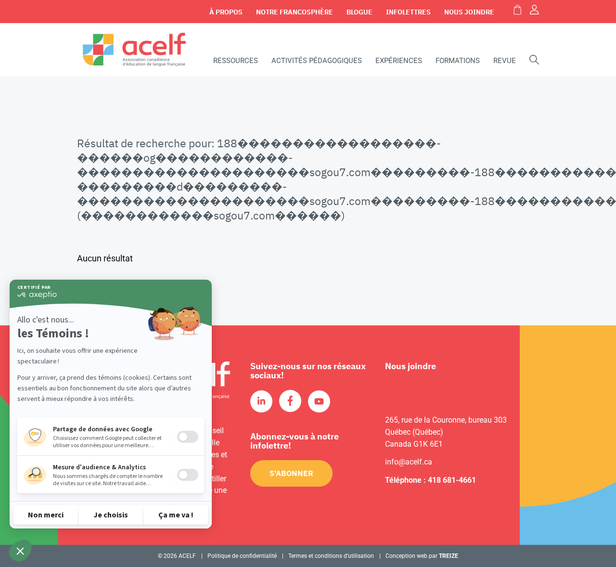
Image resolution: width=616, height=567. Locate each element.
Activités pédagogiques (316, 60)
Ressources (235, 60)
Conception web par (421, 556)
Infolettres (408, 12)
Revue (504, 60)
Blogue (359, 12)
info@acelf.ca (408, 461)
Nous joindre (469, 12)
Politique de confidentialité (242, 556)
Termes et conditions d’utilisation (331, 556)
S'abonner (291, 473)
